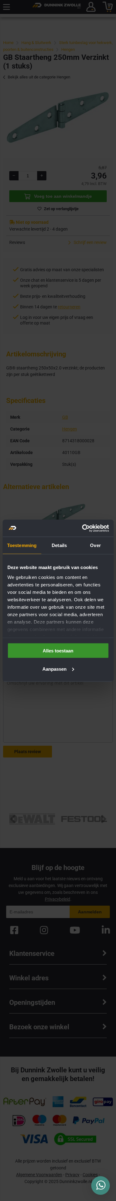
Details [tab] (59, 545)
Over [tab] (95, 545)
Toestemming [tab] (22, 545)
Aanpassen (54, 668)
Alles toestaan (58, 650)
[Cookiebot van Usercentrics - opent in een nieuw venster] (82, 528)
